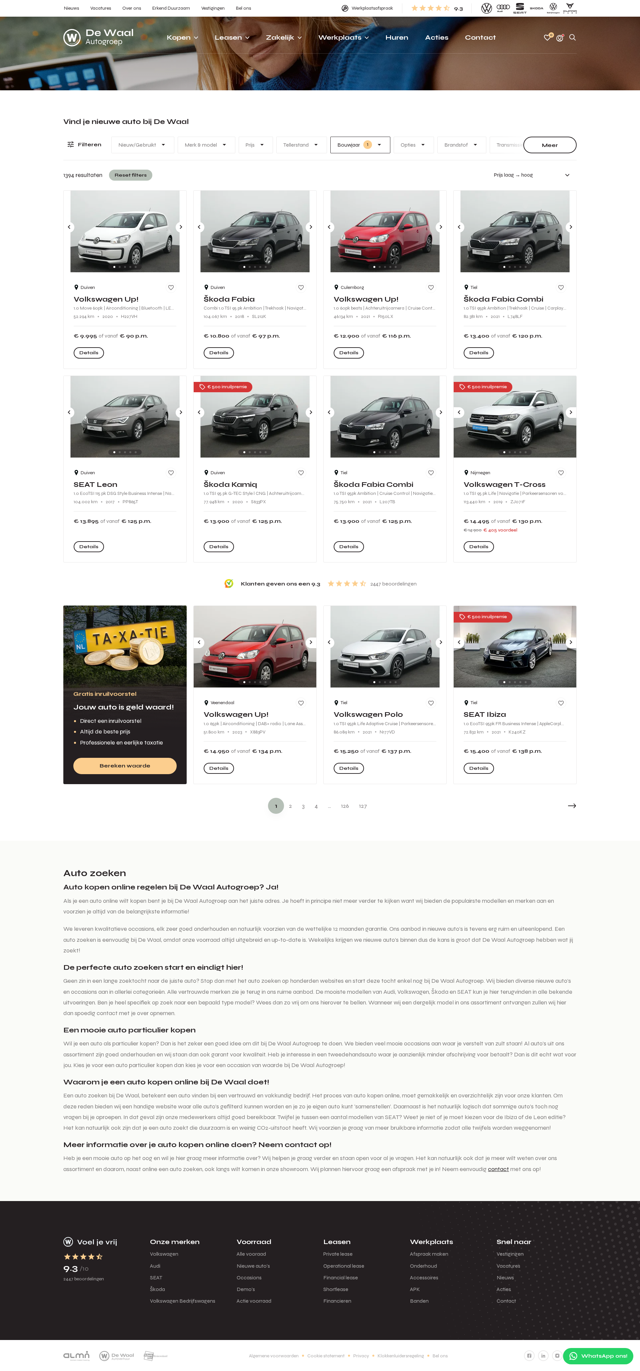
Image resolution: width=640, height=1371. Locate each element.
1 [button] (276, 805)
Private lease (338, 1254)
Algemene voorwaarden (274, 1356)
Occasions (249, 1277)
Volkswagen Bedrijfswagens (182, 1301)
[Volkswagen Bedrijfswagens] (553, 8)
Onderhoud (423, 1266)
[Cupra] (570, 8)
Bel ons (440, 1356)
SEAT (156, 1277)
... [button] (329, 805)
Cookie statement (326, 1356)
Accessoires (424, 1277)
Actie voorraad (254, 1301)
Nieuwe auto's (253, 1266)
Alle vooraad (251, 1254)
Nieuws (505, 1277)
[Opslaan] (171, 287)
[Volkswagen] (486, 8)
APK (415, 1289)
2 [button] (290, 805)
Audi (155, 1266)
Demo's (246, 1289)
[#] (529, 1355)
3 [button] (303, 805)
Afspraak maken (429, 1254)
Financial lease (340, 1277)
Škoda (157, 1289)
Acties (504, 1289)
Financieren (337, 1301)
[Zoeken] (573, 37)
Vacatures (508, 1266)
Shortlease (335, 1289)
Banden (419, 1301)
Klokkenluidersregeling (401, 1356)
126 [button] (345, 805)
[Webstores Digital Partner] (98, 37)
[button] (556, 805)
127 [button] (363, 805)
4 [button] (316, 805)
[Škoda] (536, 8)
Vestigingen (510, 1254)
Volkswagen (164, 1254)
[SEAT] (520, 8)
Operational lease (343, 1266)
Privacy (361, 1356)
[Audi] (503, 8)
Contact (506, 1301)
